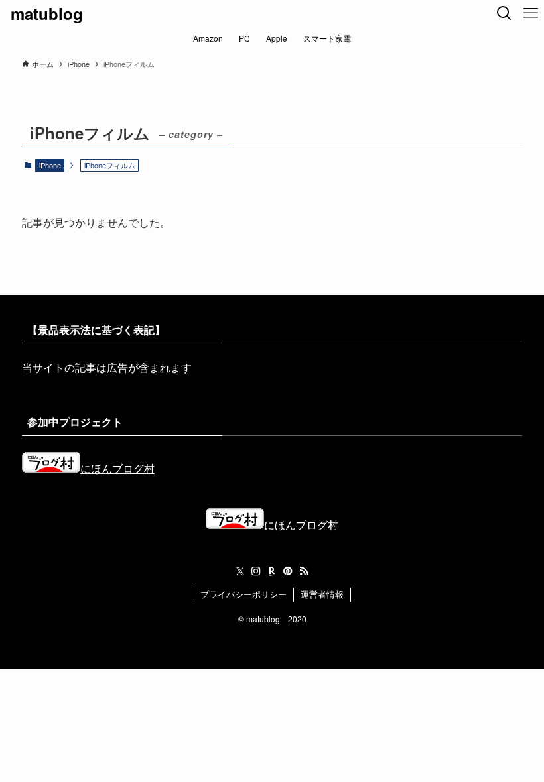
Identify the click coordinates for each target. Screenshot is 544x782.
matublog (47, 13)
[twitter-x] (240, 571)
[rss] (304, 571)
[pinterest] (288, 571)
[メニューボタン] (530, 13)
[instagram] (256, 571)
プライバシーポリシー (243, 594)
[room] (272, 571)
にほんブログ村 (117, 468)
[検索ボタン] (504, 13)
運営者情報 (322, 594)
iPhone (50, 165)
